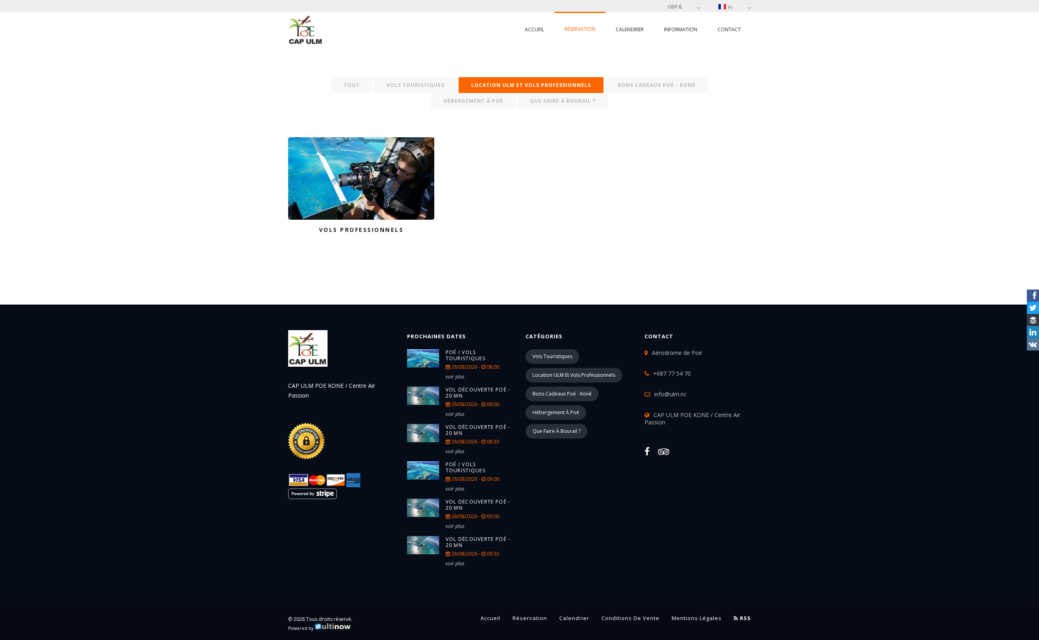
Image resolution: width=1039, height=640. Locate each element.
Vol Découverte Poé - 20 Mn (478, 393)
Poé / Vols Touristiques (466, 355)
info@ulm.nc (670, 394)
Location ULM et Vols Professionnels (531, 85)
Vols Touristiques (415, 85)
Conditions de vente (630, 618)
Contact (729, 29)
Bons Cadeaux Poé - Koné (657, 85)
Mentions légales (697, 618)
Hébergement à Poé (473, 100)
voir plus (455, 376)
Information (680, 29)
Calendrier (630, 29)
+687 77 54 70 (672, 373)
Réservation (580, 29)
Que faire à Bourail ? (562, 100)
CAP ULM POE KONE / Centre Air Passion (692, 418)
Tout (352, 85)
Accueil (534, 29)
